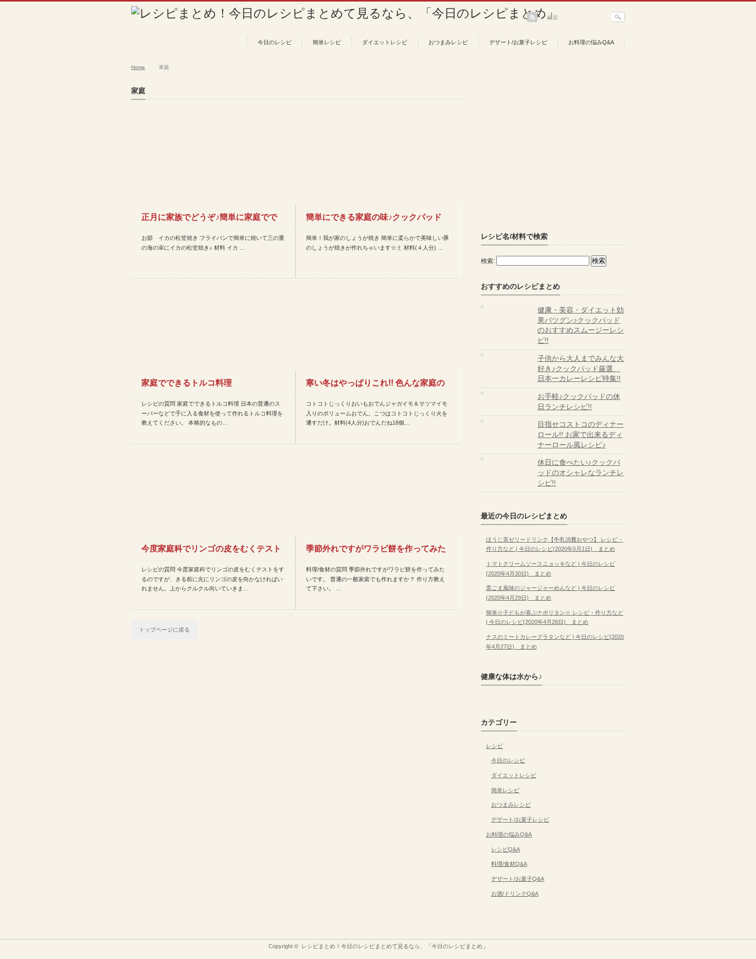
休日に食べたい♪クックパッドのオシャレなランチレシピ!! (580, 472)
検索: (488, 261)
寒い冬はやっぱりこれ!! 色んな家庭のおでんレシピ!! (375, 386)
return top (617, 931)
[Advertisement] (558, 150)
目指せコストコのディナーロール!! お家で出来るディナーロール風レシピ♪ (580, 434)
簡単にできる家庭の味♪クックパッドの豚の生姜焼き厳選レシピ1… (374, 221)
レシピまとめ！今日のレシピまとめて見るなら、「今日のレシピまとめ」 (394, 946)
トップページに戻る (164, 629)
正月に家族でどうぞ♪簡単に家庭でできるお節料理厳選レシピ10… (209, 221)
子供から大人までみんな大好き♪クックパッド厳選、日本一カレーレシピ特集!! (580, 368)
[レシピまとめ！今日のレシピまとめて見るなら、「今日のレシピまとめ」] (345, 13)
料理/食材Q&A (509, 864)
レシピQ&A (505, 849)
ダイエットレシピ (384, 42)
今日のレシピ (275, 42)
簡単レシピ (327, 42)
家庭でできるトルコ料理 (186, 382)
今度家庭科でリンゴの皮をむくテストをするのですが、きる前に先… (211, 552)
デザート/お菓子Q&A (517, 879)
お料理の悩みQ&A (591, 42)
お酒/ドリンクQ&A (514, 894)
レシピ (494, 746)
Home (138, 67)
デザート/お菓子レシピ (518, 42)
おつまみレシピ (448, 42)
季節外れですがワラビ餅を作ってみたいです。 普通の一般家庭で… (376, 552)
